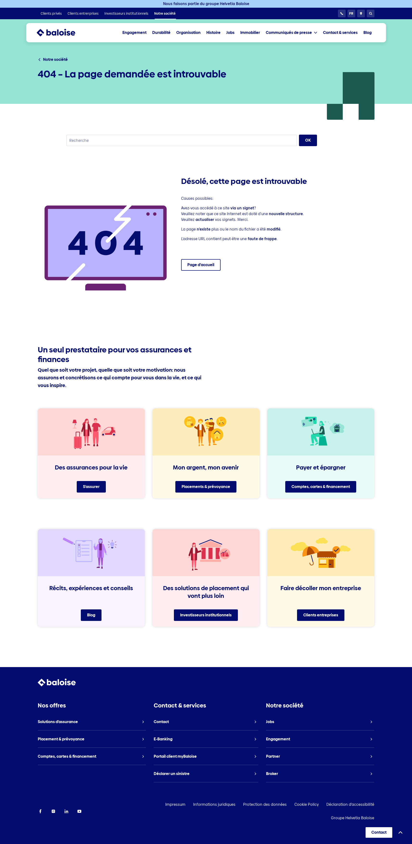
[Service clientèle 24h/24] (342, 13)
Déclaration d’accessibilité (350, 804)
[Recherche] (370, 13)
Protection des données (265, 804)
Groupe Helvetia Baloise (352, 818)
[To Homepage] (61, 33)
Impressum (175, 804)
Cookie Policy (306, 804)
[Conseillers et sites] (361, 13)
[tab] (291, 32)
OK (308, 140)
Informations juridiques (214, 804)
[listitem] (51, 13)
